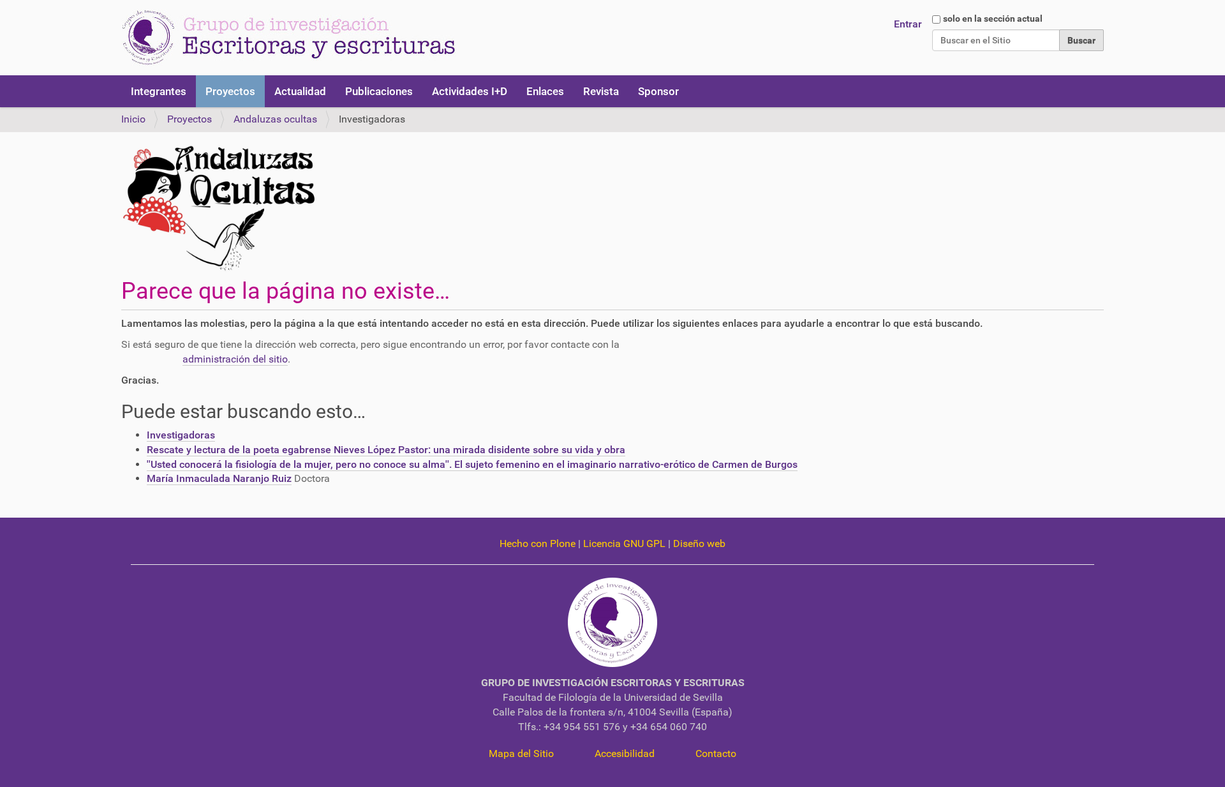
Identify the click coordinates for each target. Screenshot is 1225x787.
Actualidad (300, 91)
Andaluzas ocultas (275, 119)
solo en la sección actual (993, 18)
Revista (601, 91)
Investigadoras (181, 435)
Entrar (908, 24)
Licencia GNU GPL (624, 543)
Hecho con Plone (537, 543)
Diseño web (699, 543)
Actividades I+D (469, 91)
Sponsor (658, 91)
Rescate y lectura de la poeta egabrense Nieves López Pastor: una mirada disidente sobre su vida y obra (386, 450)
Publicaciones (379, 91)
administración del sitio (235, 359)
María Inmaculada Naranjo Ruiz (219, 478)
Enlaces (545, 91)
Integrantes (158, 91)
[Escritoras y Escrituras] (288, 38)
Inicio (133, 119)
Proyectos (230, 91)
